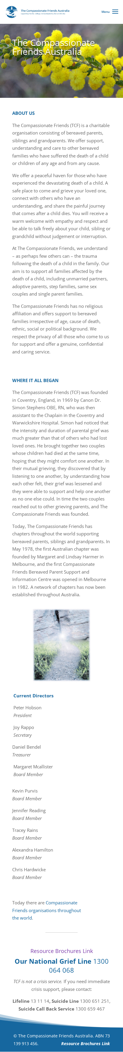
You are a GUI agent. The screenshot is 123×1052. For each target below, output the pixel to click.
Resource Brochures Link (61, 950)
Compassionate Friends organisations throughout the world (46, 910)
